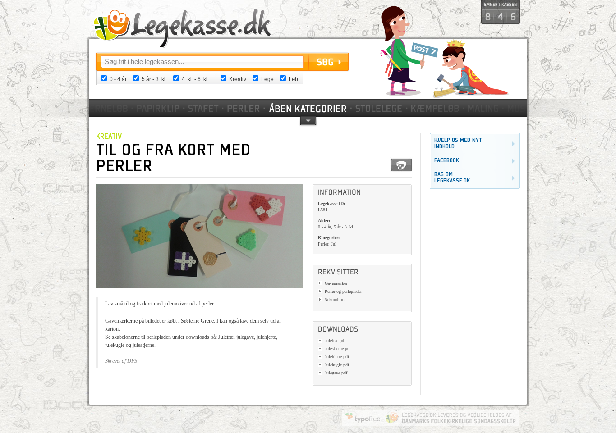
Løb (293, 79)
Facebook (446, 160)
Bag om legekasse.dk (452, 177)
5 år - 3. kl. (154, 79)
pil (308, 120)
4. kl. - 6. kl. (195, 79)
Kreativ (237, 79)
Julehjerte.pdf (337, 356)
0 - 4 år (118, 79)
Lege (267, 79)
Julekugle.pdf (337, 364)
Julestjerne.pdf (338, 348)
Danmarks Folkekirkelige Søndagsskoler (450, 418)
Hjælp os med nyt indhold (458, 143)
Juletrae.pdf (335, 340)
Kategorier (308, 108)
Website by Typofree (363, 418)
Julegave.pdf (336, 372)
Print (401, 165)
